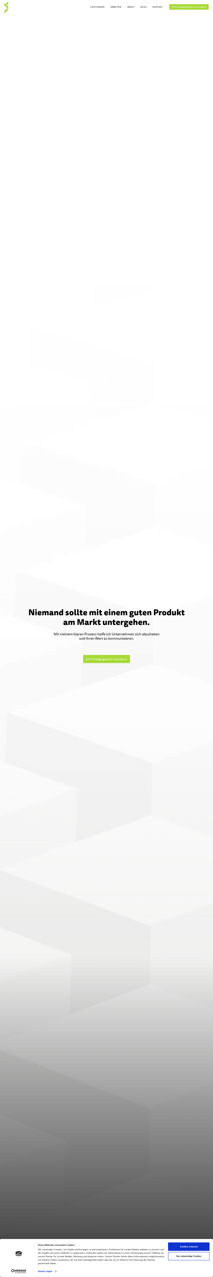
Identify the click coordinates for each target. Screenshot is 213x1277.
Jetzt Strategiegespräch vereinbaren (188, 7)
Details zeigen (45, 1271)
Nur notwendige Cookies (188, 1256)
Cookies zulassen (189, 1246)
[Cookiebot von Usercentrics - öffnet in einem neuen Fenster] (18, 1271)
